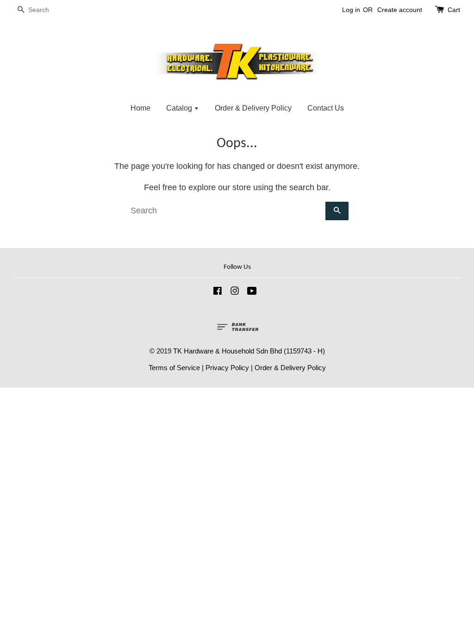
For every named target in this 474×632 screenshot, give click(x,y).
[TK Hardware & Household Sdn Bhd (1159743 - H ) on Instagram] (235, 292)
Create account (399, 9)
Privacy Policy (227, 368)
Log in (351, 9)
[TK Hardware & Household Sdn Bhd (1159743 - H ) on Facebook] (217, 292)
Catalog (180, 108)
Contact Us (325, 108)
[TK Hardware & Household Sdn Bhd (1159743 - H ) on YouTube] (252, 292)
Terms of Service (174, 368)
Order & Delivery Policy (253, 108)
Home (140, 108)
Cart (454, 9)
